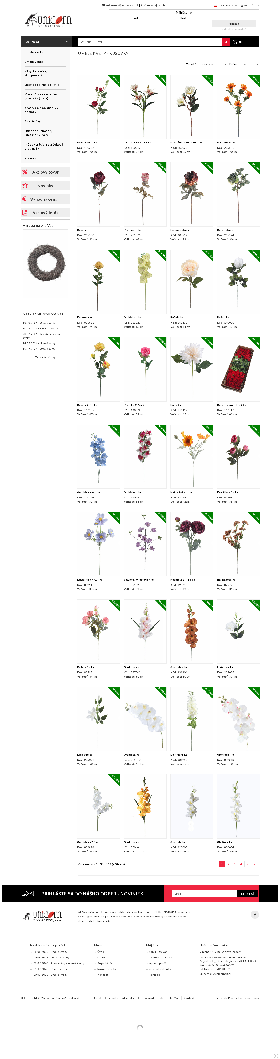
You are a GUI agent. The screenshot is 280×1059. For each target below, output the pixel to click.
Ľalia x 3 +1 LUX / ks (137, 142)
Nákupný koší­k (106, 968)
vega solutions (249, 997)
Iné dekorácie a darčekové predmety (44, 146)
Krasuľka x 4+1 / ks (89, 579)
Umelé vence (34, 61)
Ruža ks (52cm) (134, 405)
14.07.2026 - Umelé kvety (39, 343)
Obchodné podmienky (119, 997)
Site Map (173, 997)
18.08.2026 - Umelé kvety (39, 322)
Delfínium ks (178, 754)
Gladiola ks (131, 667)
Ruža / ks (223, 317)
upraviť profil (157, 963)
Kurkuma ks (85, 317)
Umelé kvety (34, 52)
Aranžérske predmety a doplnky (42, 109)
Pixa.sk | (234, 997)
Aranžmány (33, 121)
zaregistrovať (158, 951)
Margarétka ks (226, 142)
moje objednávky (160, 968)
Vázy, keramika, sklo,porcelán (36, 73)
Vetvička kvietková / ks (139, 579)
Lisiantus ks (225, 667)
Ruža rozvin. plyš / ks (231, 405)
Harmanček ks (226, 579)
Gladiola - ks (178, 667)
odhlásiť (154, 974)
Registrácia (104, 963)
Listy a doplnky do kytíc (42, 84)
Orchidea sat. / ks (88, 492)
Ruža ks (82, 230)
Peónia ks (176, 317)
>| (255, 864)
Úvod (100, 951)
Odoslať (247, 894)
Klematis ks (85, 754)
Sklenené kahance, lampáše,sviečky (38, 133)
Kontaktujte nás (154, 5)
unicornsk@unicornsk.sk (121, 5)
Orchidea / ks (132, 317)
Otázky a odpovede (151, 997)
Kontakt (102, 974)
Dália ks (175, 405)
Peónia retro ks (180, 230)
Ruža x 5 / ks (85, 667)
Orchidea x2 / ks (88, 842)
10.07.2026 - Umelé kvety (39, 348)
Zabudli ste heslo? (234, 29)
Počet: (233, 64)
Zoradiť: (191, 64)
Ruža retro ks (132, 230)
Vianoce (31, 158)
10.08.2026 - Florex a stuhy (40, 328)
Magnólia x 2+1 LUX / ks (186, 142)
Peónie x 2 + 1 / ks (182, 579)
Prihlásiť (233, 23)
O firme (102, 957)
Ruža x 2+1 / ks (87, 142)
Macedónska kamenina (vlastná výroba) (41, 96)
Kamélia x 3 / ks (227, 492)
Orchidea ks (132, 754)
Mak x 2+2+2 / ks (181, 492)
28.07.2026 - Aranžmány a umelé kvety (43, 335)
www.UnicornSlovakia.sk (63, 997)
